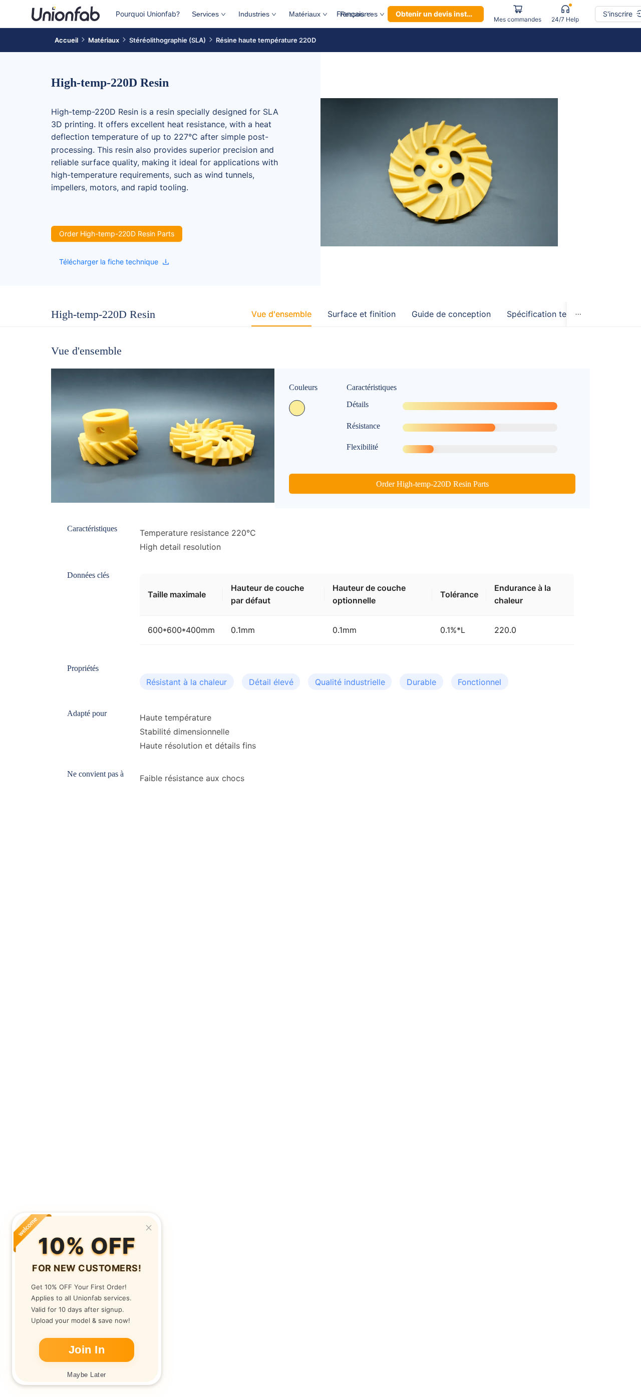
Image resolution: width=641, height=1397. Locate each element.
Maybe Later (86, 1374)
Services (205, 14)
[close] (148, 1228)
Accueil (66, 40)
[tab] (281, 314)
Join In (87, 1349)
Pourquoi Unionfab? (148, 14)
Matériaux (304, 14)
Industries (253, 14)
